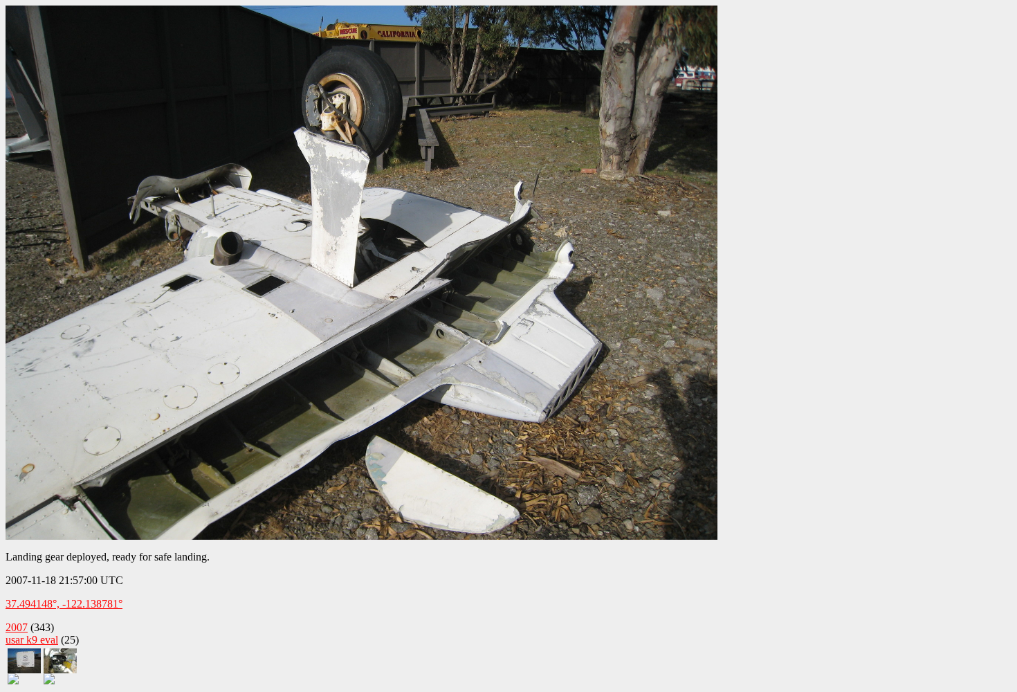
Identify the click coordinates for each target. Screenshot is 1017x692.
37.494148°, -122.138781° (64, 604)
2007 (17, 627)
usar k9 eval (32, 640)
